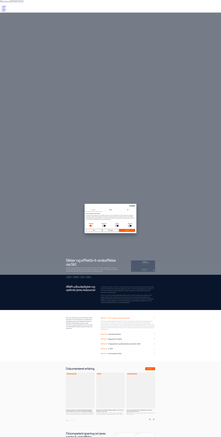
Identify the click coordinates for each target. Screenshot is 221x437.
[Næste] (153, 419)
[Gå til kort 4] (73, 420)
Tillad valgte (110, 230)
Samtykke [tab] (93, 209)
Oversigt (69, 277)
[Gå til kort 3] (71, 420)
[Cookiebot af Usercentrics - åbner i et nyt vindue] (130, 206)
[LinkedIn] (153, 270)
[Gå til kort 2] (69, 420)
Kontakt (88, 277)
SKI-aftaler (76, 277)
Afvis (94, 230)
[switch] (104, 226)
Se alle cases (149, 368)
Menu (2, 3)
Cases (82, 277)
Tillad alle (127, 230)
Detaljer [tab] (110, 209)
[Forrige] (150, 419)
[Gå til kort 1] (67, 420)
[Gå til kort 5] (75, 420)
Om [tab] (127, 209)
